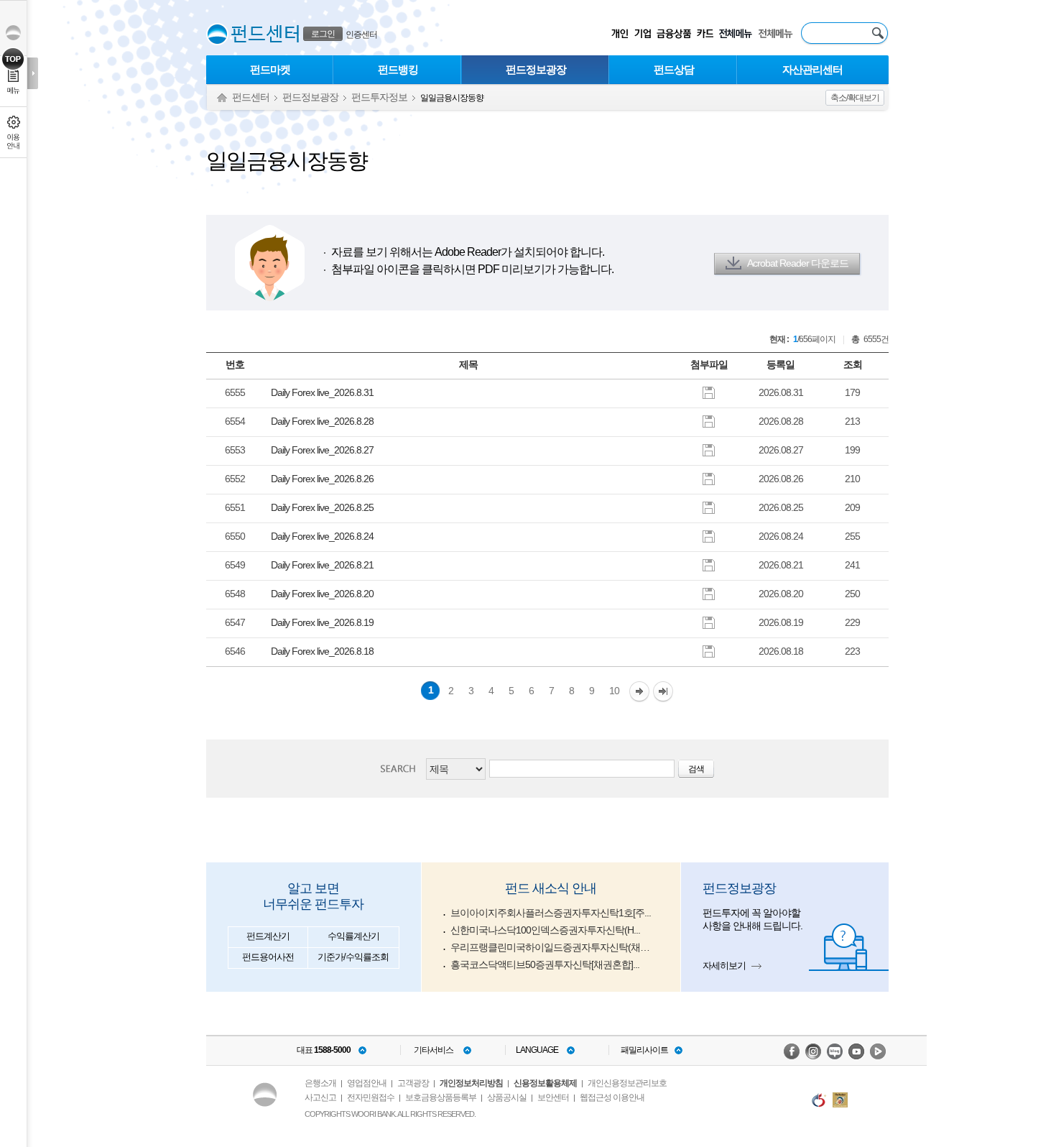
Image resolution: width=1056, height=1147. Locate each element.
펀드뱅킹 (398, 69)
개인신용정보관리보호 (627, 1083)
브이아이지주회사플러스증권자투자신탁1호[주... (550, 912)
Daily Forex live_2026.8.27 (322, 450)
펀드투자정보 (379, 97)
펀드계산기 (268, 936)
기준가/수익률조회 (353, 957)
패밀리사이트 (644, 1050)
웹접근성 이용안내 (612, 1097)
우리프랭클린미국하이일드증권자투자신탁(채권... (552, 947)
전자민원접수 (370, 1097)
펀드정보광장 (536, 69)
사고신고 (320, 1097)
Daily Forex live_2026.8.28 (322, 421)
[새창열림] (792, 1051)
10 (614, 690)
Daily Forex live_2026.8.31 (322, 392)
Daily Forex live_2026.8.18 (322, 651)
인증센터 (361, 34)
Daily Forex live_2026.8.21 (322, 565)
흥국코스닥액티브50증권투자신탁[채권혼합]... (544, 964)
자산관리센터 (812, 69)
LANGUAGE (537, 1050)
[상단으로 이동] (13, 58)
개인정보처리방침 (471, 1083)
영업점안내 (366, 1083)
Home (222, 98)
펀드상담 (674, 69)
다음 (639, 692)
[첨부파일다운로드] (708, 392)
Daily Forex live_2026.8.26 (322, 478)
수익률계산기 (353, 936)
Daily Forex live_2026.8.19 (322, 622)
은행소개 (320, 1083)
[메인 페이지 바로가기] (217, 34)
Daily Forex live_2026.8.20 (322, 593)
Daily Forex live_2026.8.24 (322, 536)
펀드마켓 (270, 69)
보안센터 (553, 1097)
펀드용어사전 (268, 957)
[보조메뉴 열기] (32, 73)
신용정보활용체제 (545, 1083)
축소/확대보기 (854, 98)
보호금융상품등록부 (440, 1097)
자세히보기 (724, 965)
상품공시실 (507, 1097)
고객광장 (413, 1083)
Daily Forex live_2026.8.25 (322, 507)
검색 (402, 769)
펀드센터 (250, 97)
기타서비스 (433, 1050)
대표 (324, 1050)
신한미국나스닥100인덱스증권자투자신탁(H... (545, 930)
